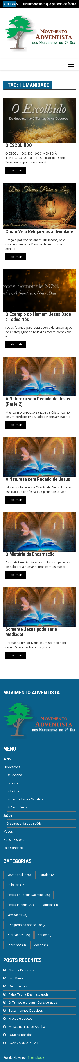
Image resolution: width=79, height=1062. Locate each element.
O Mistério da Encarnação (30, 554)
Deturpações (18, 986)
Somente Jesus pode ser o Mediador (31, 631)
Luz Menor (16, 978)
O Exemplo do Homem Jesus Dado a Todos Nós (38, 316)
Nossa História (13, 839)
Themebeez (36, 1057)
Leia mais (15, 170)
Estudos (12, 783)
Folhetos (13, 791)
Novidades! (17, 915)
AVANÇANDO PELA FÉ (25, 1043)
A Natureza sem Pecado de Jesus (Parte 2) (37, 401)
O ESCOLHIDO (18, 145)
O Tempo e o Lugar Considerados (33, 1002)
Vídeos (8, 831)
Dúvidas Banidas (20, 1035)
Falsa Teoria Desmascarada (28, 994)
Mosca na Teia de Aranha (27, 1027)
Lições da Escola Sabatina (25, 799)
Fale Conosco (13, 848)
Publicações (11, 767)
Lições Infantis (17, 807)
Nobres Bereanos (21, 970)
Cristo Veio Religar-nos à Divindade (39, 231)
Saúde (7, 815)
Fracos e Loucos (20, 1018)
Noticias (50, 905)
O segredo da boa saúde (24, 823)
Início (7, 759)
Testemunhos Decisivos (26, 1010)
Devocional (15, 775)
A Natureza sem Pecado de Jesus (37, 479)
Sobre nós (16, 945)
